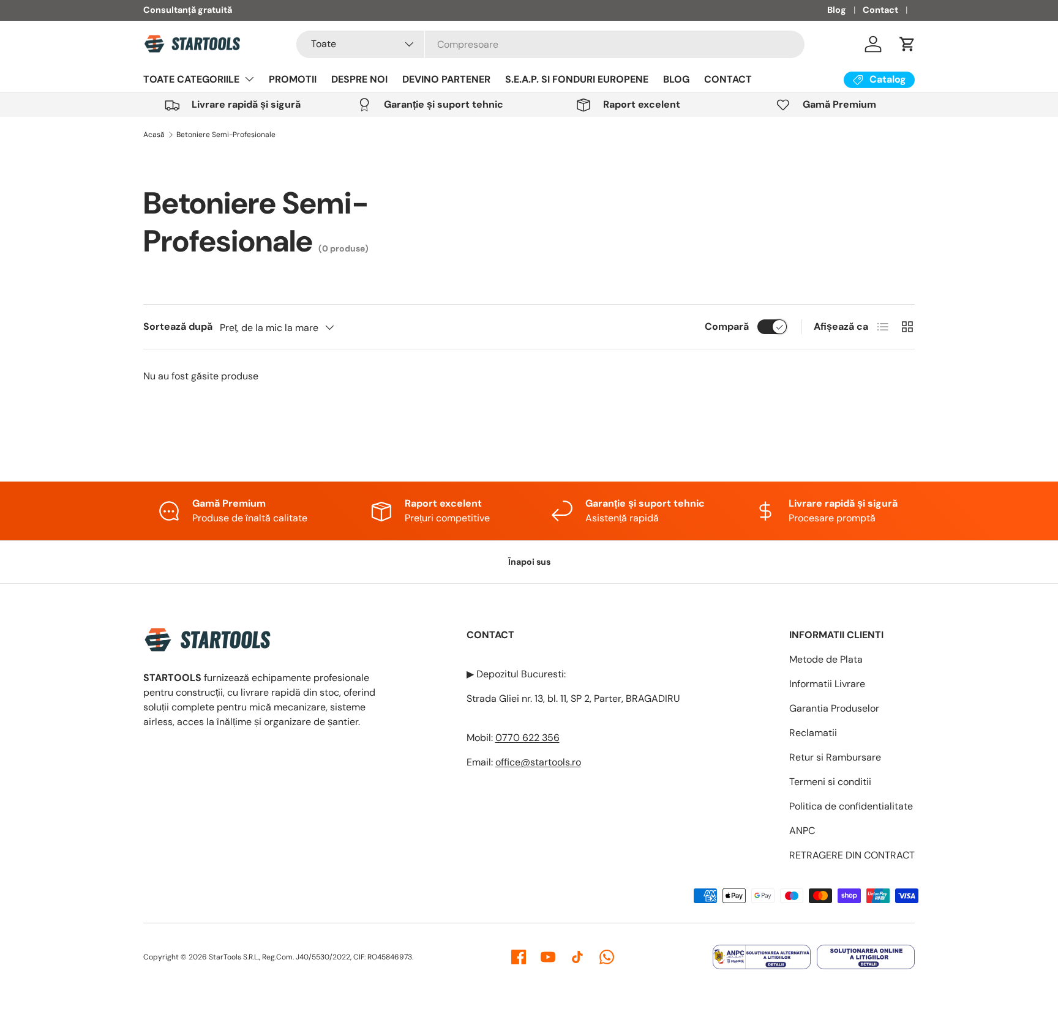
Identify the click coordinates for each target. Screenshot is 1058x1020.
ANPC (802, 830)
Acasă (154, 135)
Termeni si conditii (830, 781)
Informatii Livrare (827, 683)
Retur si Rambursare (835, 757)
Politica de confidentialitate (851, 806)
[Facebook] (518, 957)
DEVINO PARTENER (446, 79)
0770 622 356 (527, 737)
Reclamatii (813, 732)
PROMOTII (293, 79)
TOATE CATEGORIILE (191, 79)
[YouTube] (548, 957)
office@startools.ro (538, 762)
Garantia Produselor (834, 708)
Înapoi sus (529, 561)
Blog (836, 9)
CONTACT (728, 79)
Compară (727, 326)
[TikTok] (577, 957)
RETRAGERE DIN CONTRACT (852, 855)
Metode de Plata (826, 659)
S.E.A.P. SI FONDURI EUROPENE (576, 79)
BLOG (676, 79)
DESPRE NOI (359, 79)
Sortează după (177, 326)
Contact (880, 9)
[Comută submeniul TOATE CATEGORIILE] (249, 79)
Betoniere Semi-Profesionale (226, 135)
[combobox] (550, 44)
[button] (907, 44)
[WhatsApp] (606, 957)
